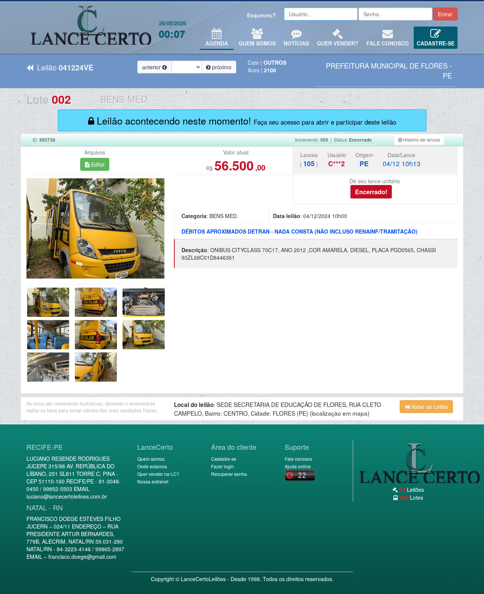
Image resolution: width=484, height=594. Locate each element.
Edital (97, 164)
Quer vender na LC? (158, 474)
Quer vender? (337, 43)
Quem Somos (257, 43)
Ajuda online (298, 466)
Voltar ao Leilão (429, 406)
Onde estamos (152, 466)
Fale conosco (387, 43)
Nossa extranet (152, 481)
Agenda (216, 43)
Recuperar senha (229, 474)
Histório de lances (421, 139)
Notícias (296, 43)
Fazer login (222, 466)
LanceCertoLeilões (203, 579)
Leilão (63, 67)
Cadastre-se (436, 43)
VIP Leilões (90, 27)
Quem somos (150, 458)
